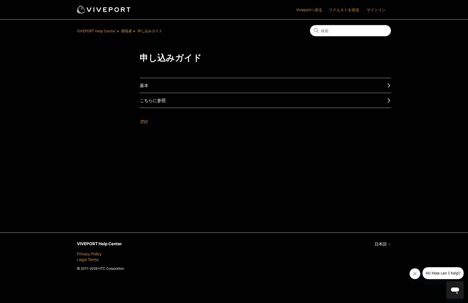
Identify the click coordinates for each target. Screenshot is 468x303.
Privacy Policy (89, 253)
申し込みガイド (150, 31)
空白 (144, 121)
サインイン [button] (376, 9)
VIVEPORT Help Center (96, 31)
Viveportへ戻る (309, 9)
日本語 (381, 244)
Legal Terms (88, 259)
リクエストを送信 (344, 9)
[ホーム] (103, 10)
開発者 (126, 31)
